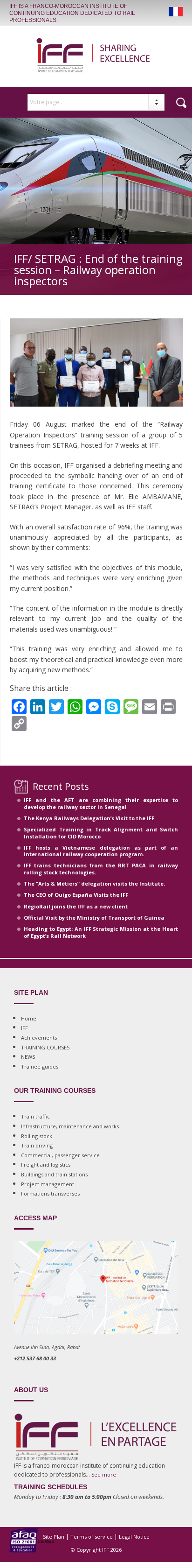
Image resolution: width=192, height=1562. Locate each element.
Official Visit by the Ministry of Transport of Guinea (94, 917)
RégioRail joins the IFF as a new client (76, 906)
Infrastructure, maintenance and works (70, 1126)
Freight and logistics (45, 1164)
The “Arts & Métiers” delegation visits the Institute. (94, 883)
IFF (24, 1027)
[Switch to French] (176, 11)
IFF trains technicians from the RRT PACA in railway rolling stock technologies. (101, 868)
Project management (47, 1184)
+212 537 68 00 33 (35, 1358)
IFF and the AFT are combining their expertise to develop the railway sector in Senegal (101, 803)
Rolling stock (36, 1136)
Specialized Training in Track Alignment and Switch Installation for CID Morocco (101, 832)
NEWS (28, 1056)
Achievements (39, 1037)
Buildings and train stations (54, 1174)
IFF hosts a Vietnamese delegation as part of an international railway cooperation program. (101, 851)
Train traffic (35, 1116)
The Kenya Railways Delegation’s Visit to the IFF (89, 818)
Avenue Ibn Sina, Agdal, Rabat (47, 1347)
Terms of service (91, 1536)
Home (28, 1018)
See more (103, 1474)
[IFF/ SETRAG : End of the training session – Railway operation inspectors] (96, 415)
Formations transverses (50, 1193)
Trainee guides (39, 1066)
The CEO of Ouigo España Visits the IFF (76, 894)
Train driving (37, 1145)
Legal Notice (134, 1536)
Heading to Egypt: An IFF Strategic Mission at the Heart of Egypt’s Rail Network (101, 932)
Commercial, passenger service (60, 1155)
